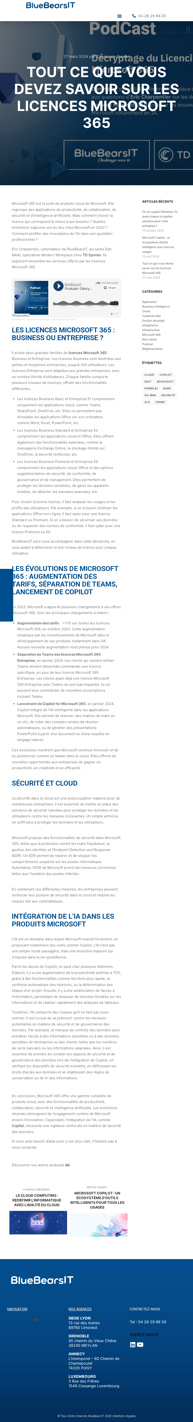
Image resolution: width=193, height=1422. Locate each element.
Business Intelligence (156, 306)
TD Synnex (92, 255)
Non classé (149, 339)
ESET (148, 381)
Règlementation (152, 349)
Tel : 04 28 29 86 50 (148, 1322)
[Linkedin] (133, 1344)
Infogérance (150, 325)
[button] (119, 16)
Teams (160, 402)
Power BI (151, 388)
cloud (149, 374)
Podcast (147, 344)
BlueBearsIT (18, 319)
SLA (147, 402)
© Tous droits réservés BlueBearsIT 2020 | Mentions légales (96, 1416)
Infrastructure (151, 330)
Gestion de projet (153, 320)
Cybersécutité (151, 316)
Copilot (18, 1125)
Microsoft (165, 381)
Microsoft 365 (151, 334)
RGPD (167, 388)
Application (149, 301)
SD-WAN (150, 395)
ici (67, 1165)
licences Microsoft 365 (87, 353)
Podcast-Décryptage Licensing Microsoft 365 (51, 319)
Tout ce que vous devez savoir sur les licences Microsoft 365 (158, 268)
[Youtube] (140, 1344)
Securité (168, 395)
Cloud (146, 311)
